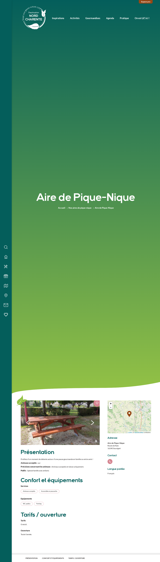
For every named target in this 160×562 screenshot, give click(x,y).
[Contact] (6, 305)
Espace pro (145, 1)
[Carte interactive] (6, 295)
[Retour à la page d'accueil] (34, 18)
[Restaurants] (6, 266)
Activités (75, 18)
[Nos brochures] (6, 285)
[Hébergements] (6, 256)
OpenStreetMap (138, 432)
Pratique (124, 18)
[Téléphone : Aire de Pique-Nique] (110, 461)
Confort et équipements (53, 558)
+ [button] (111, 403)
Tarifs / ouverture (76, 558)
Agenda (110, 18)
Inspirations (58, 18)
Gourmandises (92, 18)
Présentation (32, 558)
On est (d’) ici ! (142, 18)
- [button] (111, 407)
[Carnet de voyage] (6, 314)
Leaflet (130, 432)
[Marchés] (6, 276)
